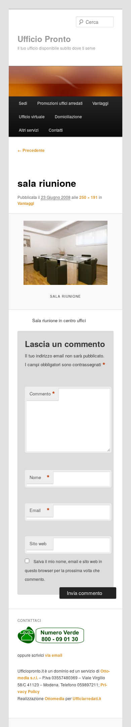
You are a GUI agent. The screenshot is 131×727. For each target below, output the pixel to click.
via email (53, 655)
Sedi (23, 103)
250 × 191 (88, 197)
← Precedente (31, 150)
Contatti (56, 130)
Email (40, 510)
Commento (42, 393)
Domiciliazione (68, 116)
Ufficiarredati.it (87, 698)
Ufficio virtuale (32, 116)
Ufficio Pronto (44, 38)
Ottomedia (54, 698)
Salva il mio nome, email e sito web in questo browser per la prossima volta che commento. (63, 570)
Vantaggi (100, 103)
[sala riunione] (65, 253)
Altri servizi (29, 130)
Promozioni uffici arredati (60, 103)
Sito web (38, 543)
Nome (40, 477)
